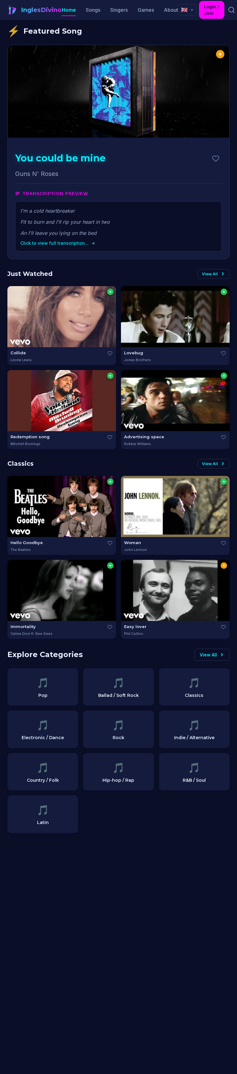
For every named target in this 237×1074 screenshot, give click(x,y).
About (171, 10)
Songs (93, 10)
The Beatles (20, 549)
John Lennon (135, 549)
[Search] (231, 10)
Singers (119, 10)
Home (69, 10)
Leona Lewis (21, 360)
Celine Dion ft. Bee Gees (31, 633)
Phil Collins (133, 633)
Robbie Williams (137, 444)
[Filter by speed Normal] (224, 565)
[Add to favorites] (216, 158)
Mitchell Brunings (25, 444)
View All (210, 273)
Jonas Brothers (137, 360)
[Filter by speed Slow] (110, 292)
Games (146, 10)
